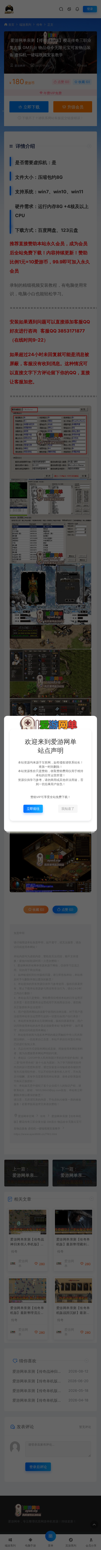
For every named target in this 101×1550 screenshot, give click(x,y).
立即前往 (33, 809)
